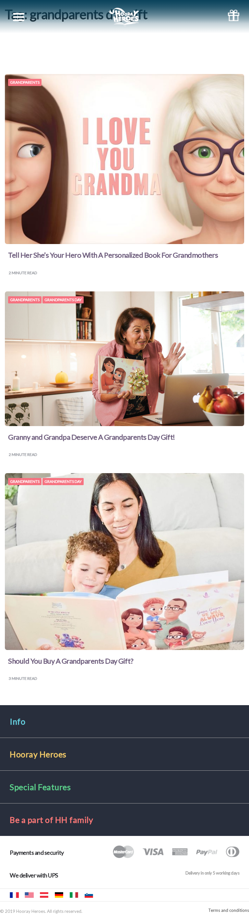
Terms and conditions (228, 910)
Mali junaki (88, 895)
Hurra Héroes (103, 895)
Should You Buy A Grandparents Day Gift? (71, 660)
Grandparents (25, 82)
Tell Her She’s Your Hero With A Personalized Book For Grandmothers (113, 255)
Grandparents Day (63, 300)
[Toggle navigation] (19, 17)
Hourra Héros (14, 895)
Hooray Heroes (29, 895)
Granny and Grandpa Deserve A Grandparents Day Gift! (91, 437)
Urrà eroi (73, 895)
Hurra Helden (44, 895)
